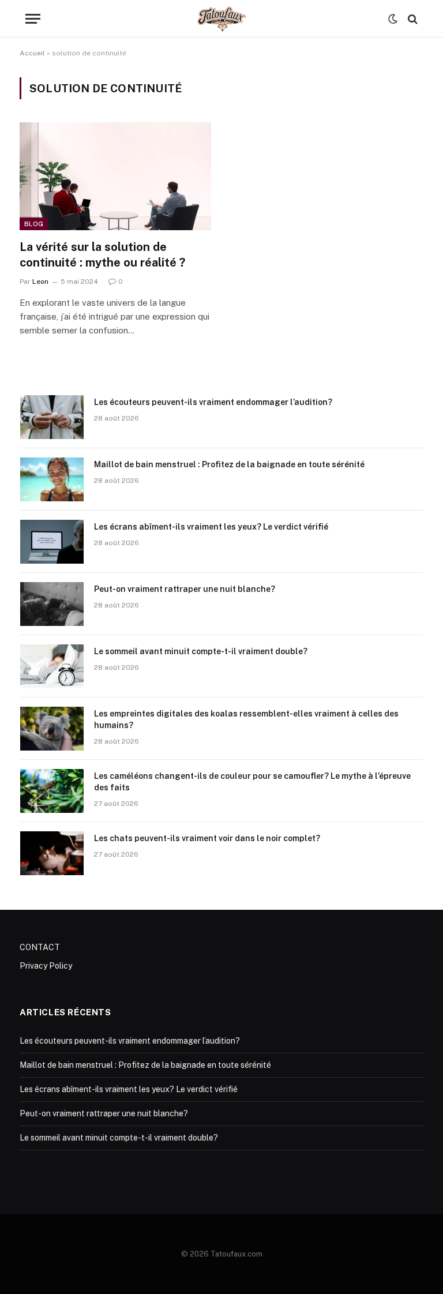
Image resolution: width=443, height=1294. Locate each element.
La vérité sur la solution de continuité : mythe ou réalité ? (102, 254)
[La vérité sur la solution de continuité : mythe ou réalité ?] (115, 176)
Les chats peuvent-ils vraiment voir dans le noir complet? (207, 838)
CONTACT (40, 947)
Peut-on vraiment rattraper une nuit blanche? (184, 589)
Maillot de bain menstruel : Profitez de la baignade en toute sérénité (229, 464)
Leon (40, 281)
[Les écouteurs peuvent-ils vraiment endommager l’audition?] (52, 417)
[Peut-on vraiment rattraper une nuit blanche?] (52, 604)
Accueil (32, 53)
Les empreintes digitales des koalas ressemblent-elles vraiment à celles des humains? (246, 719)
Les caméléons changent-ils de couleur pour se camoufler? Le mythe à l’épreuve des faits (252, 781)
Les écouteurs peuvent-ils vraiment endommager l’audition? (213, 402)
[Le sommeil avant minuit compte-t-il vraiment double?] (52, 666)
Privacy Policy (46, 965)
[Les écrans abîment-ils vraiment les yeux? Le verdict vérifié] (52, 542)
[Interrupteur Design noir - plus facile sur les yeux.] (392, 19)
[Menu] (32, 19)
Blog (33, 223)
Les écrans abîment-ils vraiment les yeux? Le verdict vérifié (211, 526)
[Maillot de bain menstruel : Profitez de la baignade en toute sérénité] (52, 479)
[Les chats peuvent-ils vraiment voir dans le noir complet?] (52, 853)
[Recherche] (412, 19)
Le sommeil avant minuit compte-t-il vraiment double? (200, 651)
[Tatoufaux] (221, 18)
